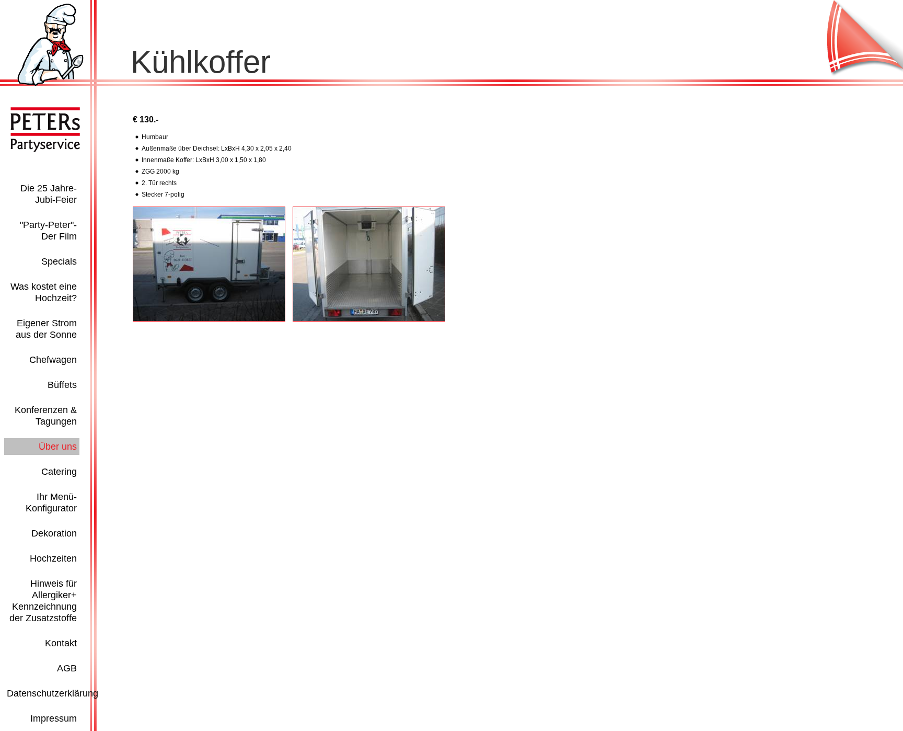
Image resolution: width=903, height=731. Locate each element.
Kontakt (61, 643)
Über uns (58, 446)
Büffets (62, 385)
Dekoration (54, 533)
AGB (67, 668)
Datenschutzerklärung (52, 693)
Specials (59, 261)
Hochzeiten (53, 558)
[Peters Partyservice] (50, 83)
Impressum (53, 718)
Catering (59, 471)
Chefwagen (53, 360)
